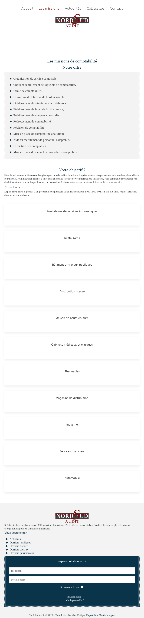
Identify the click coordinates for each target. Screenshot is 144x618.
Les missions (49, 8)
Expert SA (91, 615)
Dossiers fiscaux (19, 546)
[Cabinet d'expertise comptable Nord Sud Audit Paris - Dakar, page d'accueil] (72, 20)
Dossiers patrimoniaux (22, 553)
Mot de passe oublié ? (75, 600)
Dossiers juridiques (20, 542)
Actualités (73, 8)
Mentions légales (107, 615)
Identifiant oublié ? (74, 597)
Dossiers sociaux (19, 549)
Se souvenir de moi (70, 587)
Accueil (27, 8)
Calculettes (95, 8)
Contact (116, 8)
